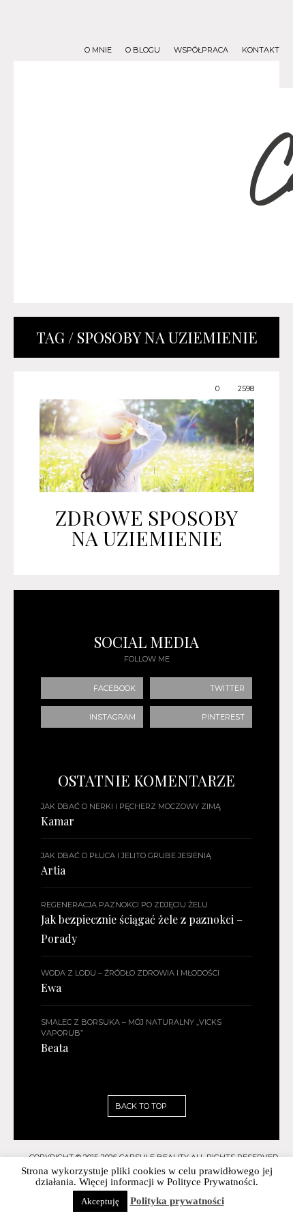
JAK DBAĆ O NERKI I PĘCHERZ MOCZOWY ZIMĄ (131, 806)
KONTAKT (260, 50)
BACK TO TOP (142, 1106)
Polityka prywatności (177, 1201)
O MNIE (98, 50)
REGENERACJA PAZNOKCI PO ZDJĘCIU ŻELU (124, 904)
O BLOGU (142, 50)
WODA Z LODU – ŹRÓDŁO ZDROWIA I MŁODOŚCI (130, 973)
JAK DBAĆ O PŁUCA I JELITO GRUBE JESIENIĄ (126, 855)
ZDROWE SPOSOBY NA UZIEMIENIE (146, 528)
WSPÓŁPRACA (201, 50)
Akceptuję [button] (100, 1201)
